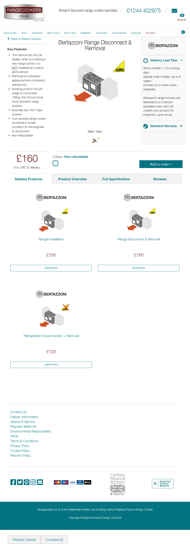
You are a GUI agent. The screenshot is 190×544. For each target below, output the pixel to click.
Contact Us (18, 412)
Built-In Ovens (54, 33)
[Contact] (174, 10)
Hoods (24, 33)
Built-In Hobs (70, 33)
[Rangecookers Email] (40, 483)
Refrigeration (86, 33)
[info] (183, 33)
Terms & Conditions (24, 441)
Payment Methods (23, 426)
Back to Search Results (25, 38)
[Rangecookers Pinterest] (27, 483)
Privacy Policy (20, 446)
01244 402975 (144, 10)
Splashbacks (37, 33)
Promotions (150, 33)
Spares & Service (22, 422)
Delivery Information (24, 417)
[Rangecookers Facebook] (13, 483)
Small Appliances (119, 33)
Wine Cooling (101, 33)
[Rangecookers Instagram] (33, 483)
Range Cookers (10, 33)
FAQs (14, 436)
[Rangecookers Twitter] (20, 483)
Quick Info (51, 268)
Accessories (136, 33)
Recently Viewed (24, 540)
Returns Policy (20, 455)
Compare (54, 540)
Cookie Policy (20, 451)
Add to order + (161, 164)
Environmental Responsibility (30, 431)
